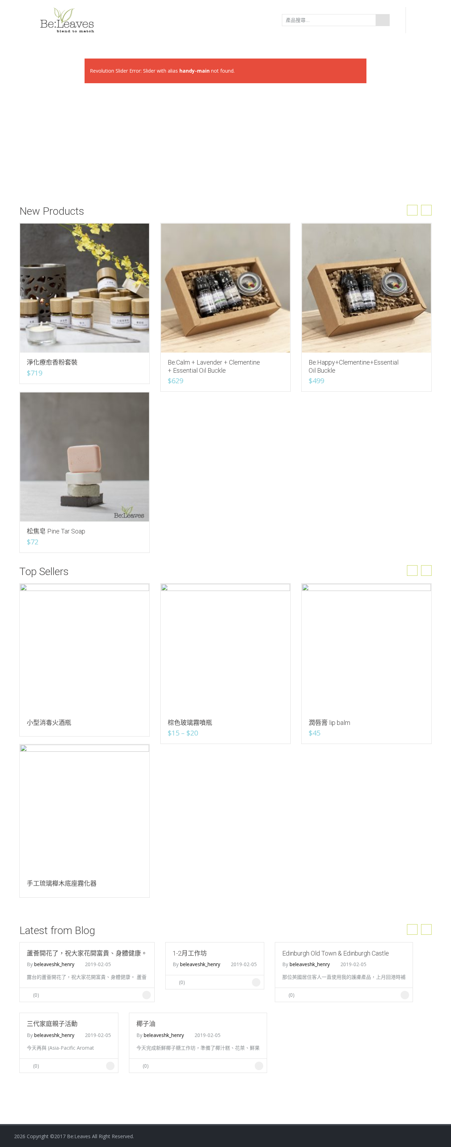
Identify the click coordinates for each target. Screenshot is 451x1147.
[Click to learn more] (146, 995)
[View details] (84, 287)
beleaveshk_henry (54, 964)
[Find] (383, 20)
